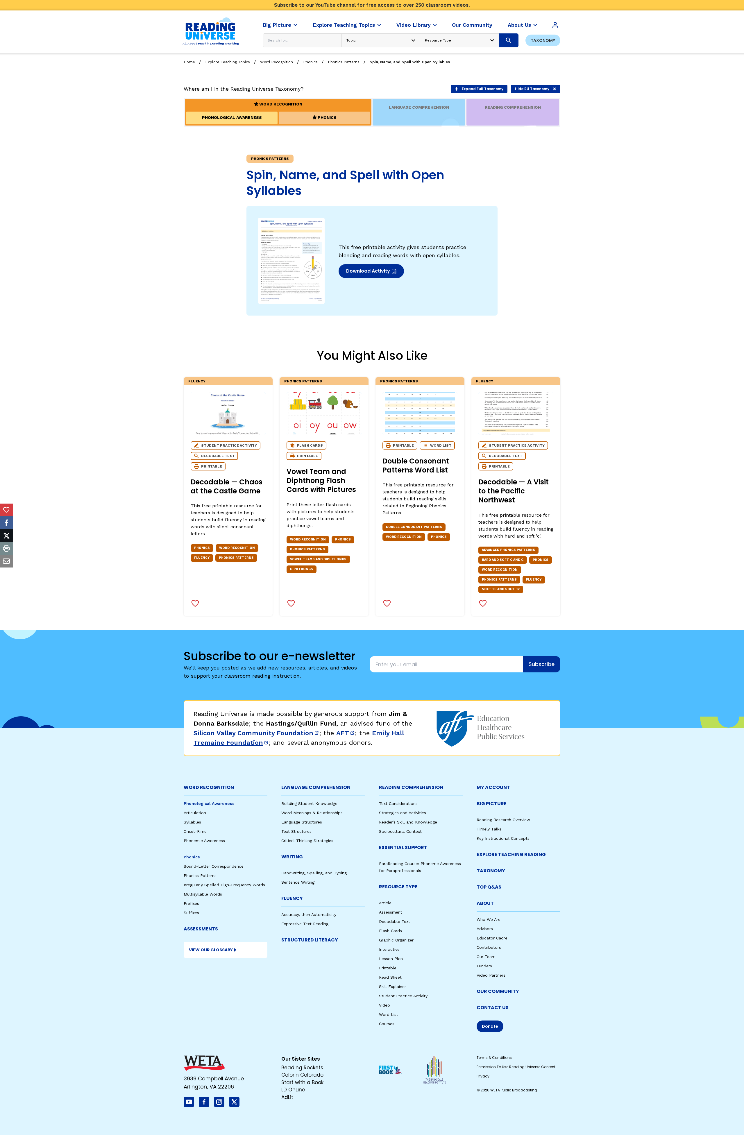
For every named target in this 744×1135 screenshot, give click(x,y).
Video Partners (491, 975)
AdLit (287, 1097)
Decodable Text (394, 921)
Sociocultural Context (400, 831)
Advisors (485, 928)
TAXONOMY (491, 870)
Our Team (486, 956)
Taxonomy (543, 40)
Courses (386, 1023)
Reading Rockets (302, 1067)
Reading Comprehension (411, 787)
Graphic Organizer (396, 940)
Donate (490, 1026)
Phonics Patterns (344, 62)
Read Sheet (390, 977)
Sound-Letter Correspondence (214, 866)
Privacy (483, 1076)
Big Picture (492, 803)
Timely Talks (489, 829)
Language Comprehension (315, 787)
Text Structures (296, 831)
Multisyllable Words (203, 894)
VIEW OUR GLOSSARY (211, 950)
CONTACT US (493, 1007)
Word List (388, 1014)
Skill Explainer (392, 986)
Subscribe (542, 664)
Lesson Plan (391, 958)
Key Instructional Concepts (503, 838)
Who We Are (488, 919)
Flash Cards (390, 930)
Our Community (498, 991)
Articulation (195, 812)
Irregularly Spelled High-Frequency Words (224, 884)
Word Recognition (276, 62)
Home (189, 62)
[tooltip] (6, 510)
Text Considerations (398, 803)
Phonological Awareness (209, 803)
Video (384, 1005)
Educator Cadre (492, 938)
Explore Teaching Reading (511, 854)
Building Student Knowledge (309, 803)
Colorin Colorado (302, 1074)
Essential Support (403, 847)
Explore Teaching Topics (227, 62)
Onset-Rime (195, 831)
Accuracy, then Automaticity (308, 914)
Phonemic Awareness (204, 840)
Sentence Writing (297, 882)
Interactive (389, 949)
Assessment (390, 912)
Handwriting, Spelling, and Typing (314, 873)
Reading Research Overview (503, 819)
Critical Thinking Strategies (307, 840)
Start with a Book (302, 1082)
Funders (484, 966)
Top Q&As (489, 887)
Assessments (201, 928)
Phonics (310, 62)
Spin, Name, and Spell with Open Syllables (410, 62)
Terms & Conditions (494, 1057)
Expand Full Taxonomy (482, 88)
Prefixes (191, 903)
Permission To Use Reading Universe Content (516, 1066)
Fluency (196, 381)
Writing (292, 856)
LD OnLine (293, 1089)
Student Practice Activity (403, 995)
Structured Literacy (309, 940)
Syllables (192, 822)
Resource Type (398, 886)
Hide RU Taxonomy (532, 88)
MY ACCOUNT (493, 787)
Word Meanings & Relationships (312, 812)
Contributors (489, 947)
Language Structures (301, 822)
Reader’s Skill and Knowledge (408, 822)
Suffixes (191, 912)
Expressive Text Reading (304, 923)
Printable (387, 968)
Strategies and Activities (402, 812)
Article (385, 903)
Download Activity (374, 273)
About (485, 903)
